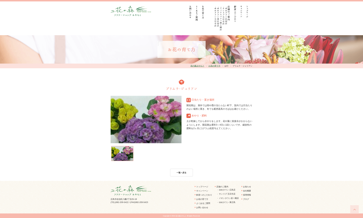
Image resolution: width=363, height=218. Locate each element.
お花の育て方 (202, 199)
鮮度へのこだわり (204, 195)
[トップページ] (247, 11)
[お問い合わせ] (190, 12)
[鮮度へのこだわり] (235, 14)
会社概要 (247, 191)
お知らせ (247, 186)
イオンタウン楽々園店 (229, 198)
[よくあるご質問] (197, 13)
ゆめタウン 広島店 (227, 190)
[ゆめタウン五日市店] (215, 17)
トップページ (202, 186)
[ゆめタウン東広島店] (218, 17)
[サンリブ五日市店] (223, 16)
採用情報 (247, 195)
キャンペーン (202, 191)
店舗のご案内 (222, 186)
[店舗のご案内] (229, 13)
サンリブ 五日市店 (227, 194)
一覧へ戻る (181, 172)
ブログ (246, 199)
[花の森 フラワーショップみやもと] (131, 11)
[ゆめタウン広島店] (226, 16)
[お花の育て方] (203, 12)
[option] (146, 119)
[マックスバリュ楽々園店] (221, 19)
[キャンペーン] (241, 11)
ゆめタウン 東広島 (227, 202)
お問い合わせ (202, 207)
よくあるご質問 (203, 203)
